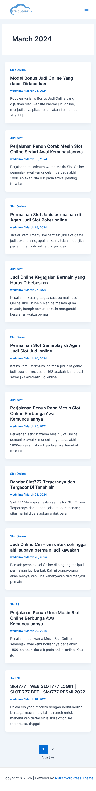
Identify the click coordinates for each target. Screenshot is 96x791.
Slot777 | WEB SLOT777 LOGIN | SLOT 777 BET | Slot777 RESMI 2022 (47, 689)
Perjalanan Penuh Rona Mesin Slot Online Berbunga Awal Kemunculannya (45, 413)
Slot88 (15, 604)
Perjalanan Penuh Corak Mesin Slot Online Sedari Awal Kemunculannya (46, 149)
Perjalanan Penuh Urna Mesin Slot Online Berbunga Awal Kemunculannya (45, 618)
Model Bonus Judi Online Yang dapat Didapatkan (41, 80)
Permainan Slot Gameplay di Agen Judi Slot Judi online (45, 348)
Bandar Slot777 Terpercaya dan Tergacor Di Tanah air (42, 484)
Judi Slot (16, 138)
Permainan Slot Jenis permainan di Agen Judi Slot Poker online (45, 217)
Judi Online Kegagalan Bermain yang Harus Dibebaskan (47, 279)
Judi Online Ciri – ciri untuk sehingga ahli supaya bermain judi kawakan (48, 547)
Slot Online (18, 70)
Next (48, 757)
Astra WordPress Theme (74, 778)
